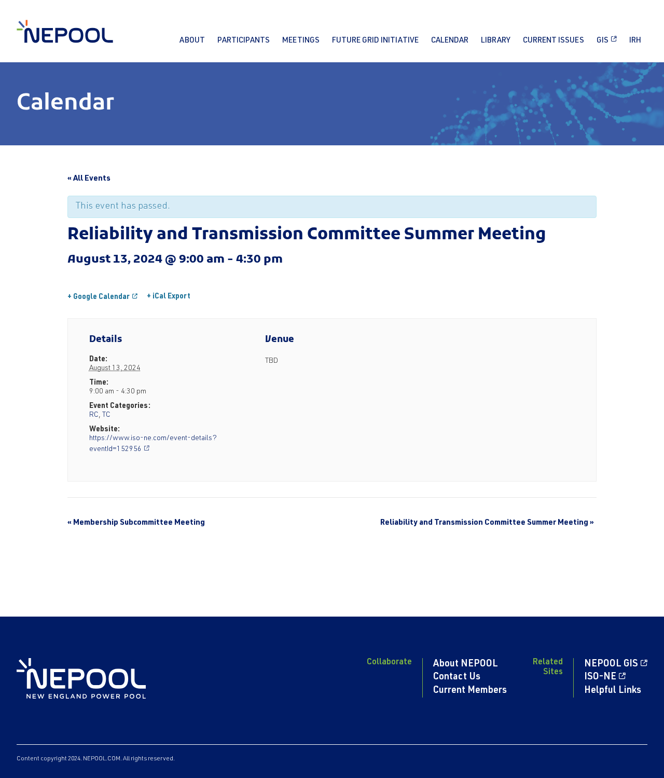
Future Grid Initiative (375, 41)
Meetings (301, 41)
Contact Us (456, 677)
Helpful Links (612, 690)
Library (495, 41)
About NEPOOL (465, 664)
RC (94, 415)
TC (106, 415)
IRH (635, 41)
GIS (602, 41)
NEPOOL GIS (611, 664)
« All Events (88, 179)
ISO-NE (600, 677)
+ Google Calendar (98, 297)
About (192, 41)
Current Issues (553, 41)
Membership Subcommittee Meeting (136, 523)
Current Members (470, 690)
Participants (243, 41)
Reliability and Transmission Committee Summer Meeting (487, 523)
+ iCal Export (168, 297)
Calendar (449, 41)
